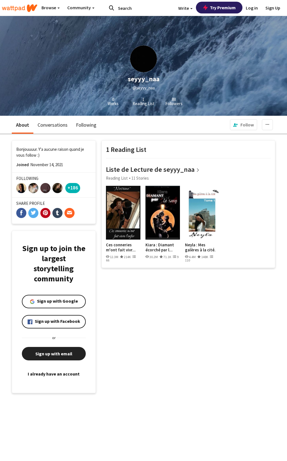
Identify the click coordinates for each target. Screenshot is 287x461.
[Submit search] (111, 7)
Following (86, 125)
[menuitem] (243, 124)
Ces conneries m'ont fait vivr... (121, 247)
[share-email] (69, 213)
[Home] (19, 8)
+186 (73, 187)
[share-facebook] (21, 213)
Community (79, 7)
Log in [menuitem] (252, 8)
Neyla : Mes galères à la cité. (200, 247)
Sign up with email (53, 353)
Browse (49, 7)
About (22, 125)
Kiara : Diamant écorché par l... (159, 247)
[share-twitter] (33, 213)
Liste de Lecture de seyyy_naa (150, 169)
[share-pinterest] (45, 213)
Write (184, 8)
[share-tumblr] (57, 213)
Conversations (53, 125)
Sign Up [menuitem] (272, 8)
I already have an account (54, 374)
